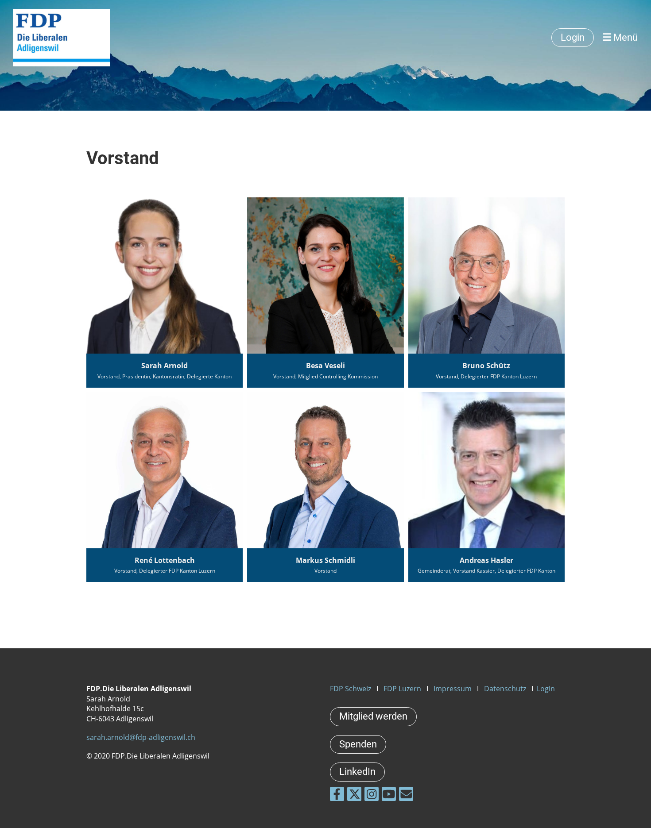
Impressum (453, 688)
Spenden (358, 744)
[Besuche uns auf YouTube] (389, 795)
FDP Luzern (402, 688)
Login (573, 37)
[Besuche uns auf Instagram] (371, 795)
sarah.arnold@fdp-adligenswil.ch (140, 737)
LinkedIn (357, 771)
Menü (624, 37)
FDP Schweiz (350, 688)
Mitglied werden (373, 716)
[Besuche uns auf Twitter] (354, 795)
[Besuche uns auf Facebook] (337, 795)
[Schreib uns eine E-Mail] (406, 795)
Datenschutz (505, 688)
